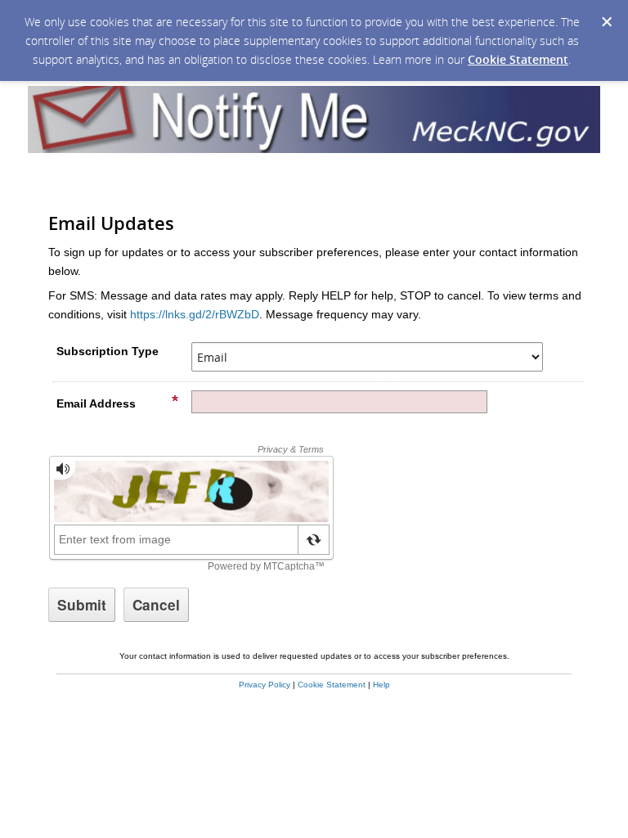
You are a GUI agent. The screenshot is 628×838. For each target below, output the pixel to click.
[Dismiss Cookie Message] (606, 22)
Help (381, 684)
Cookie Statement (518, 59)
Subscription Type (107, 351)
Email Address (96, 403)
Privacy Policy (264, 684)
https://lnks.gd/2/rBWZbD (194, 314)
